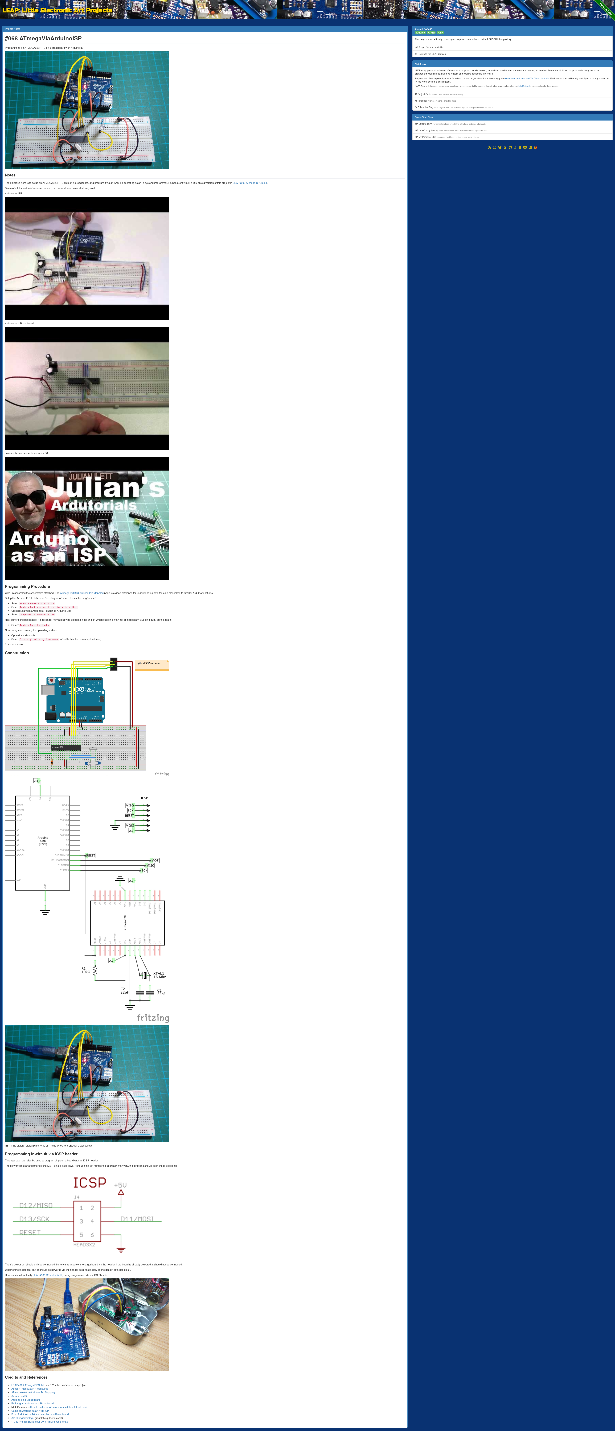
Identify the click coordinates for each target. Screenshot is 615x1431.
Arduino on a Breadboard (25, 1400)
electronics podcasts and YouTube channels (526, 78)
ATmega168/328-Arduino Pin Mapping (82, 593)
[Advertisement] (508, 172)
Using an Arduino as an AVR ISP (30, 1411)
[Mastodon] (505, 147)
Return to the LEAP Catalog (431, 53)
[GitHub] (510, 147)
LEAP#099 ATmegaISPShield (250, 183)
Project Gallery (440, 94)
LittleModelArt (524, 86)
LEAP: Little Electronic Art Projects (57, 10)
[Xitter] (535, 147)
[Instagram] (494, 147)
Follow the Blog (455, 107)
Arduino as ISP (20, 1396)
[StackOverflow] (515, 147)
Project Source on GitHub (431, 47)
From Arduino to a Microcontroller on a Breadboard (40, 1414)
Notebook (436, 100)
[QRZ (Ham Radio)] (520, 147)
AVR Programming (22, 1418)
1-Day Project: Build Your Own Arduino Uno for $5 (39, 1421)
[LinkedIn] (530, 147)
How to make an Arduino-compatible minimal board (59, 1407)
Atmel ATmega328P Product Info (29, 1388)
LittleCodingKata (453, 130)
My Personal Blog (448, 136)
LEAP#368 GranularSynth (47, 1275)
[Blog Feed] (489, 147)
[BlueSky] (500, 147)
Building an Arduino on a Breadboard (32, 1403)
